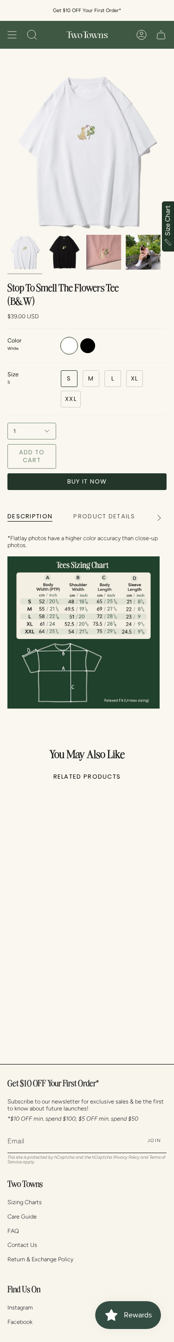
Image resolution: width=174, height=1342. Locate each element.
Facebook (19, 1321)
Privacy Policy (126, 1157)
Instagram (20, 1307)
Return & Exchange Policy (40, 1259)
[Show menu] (12, 35)
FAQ (13, 1230)
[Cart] (161, 35)
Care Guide (22, 1216)
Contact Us (22, 1244)
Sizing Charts (24, 1202)
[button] (32, 35)
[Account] (141, 35)
